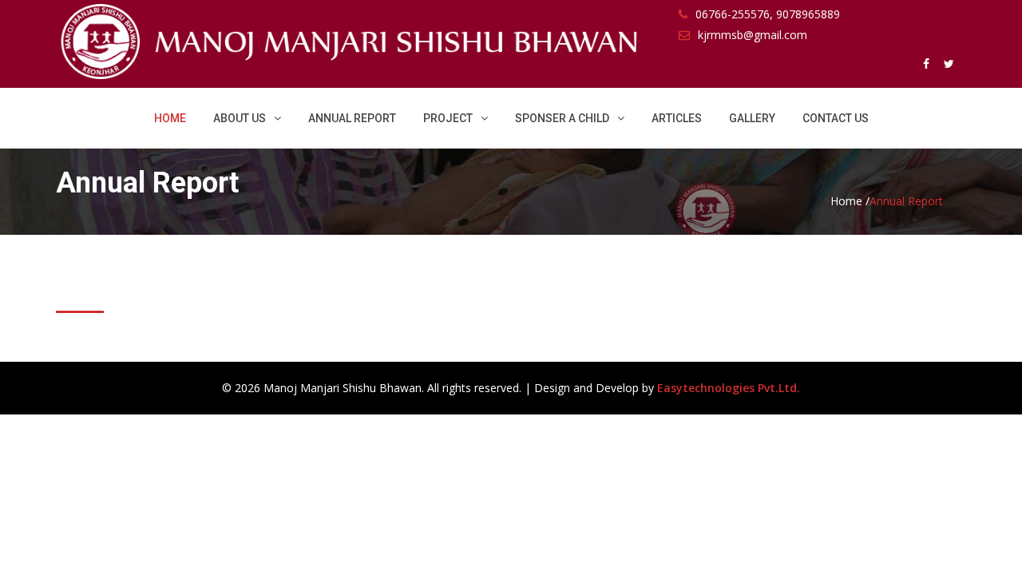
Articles (677, 118)
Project (448, 118)
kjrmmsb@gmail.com (752, 34)
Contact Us (835, 118)
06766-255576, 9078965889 (767, 14)
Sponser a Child (562, 118)
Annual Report (352, 118)
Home (170, 118)
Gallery (752, 118)
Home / (849, 200)
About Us (239, 118)
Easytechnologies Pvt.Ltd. (728, 387)
